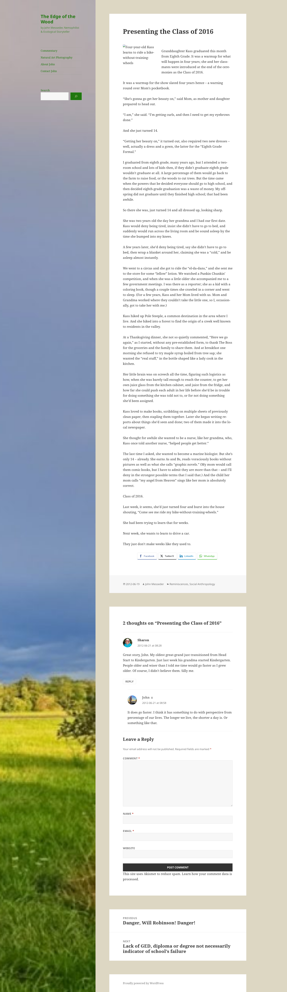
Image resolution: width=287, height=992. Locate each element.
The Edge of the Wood (58, 19)
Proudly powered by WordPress (143, 983)
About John (48, 64)
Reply (129, 681)
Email (128, 831)
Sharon (143, 640)
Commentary (49, 51)
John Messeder (154, 584)
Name (128, 814)
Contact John (49, 71)
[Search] (76, 96)
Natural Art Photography (56, 57)
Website (129, 848)
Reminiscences (179, 584)
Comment (131, 758)
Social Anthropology (202, 584)
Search (45, 90)
